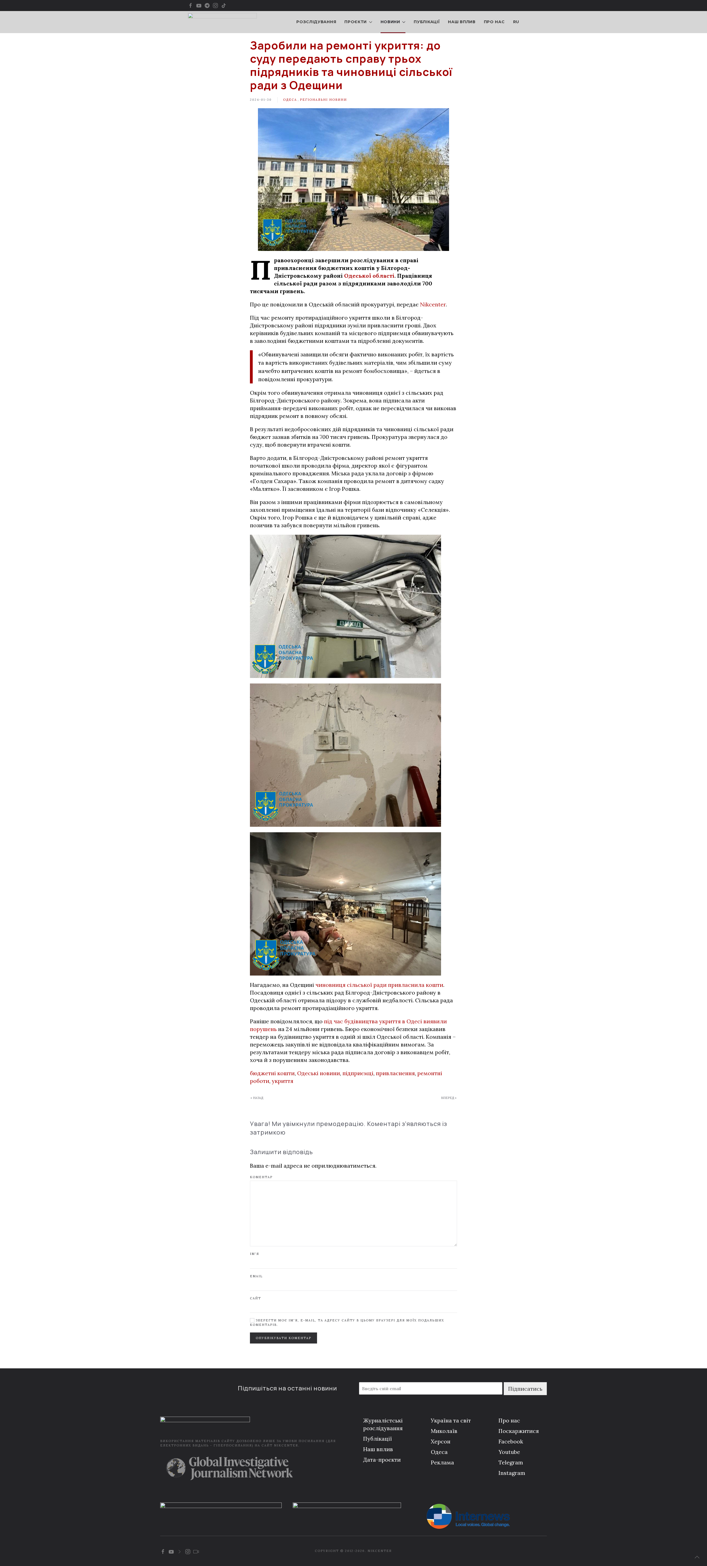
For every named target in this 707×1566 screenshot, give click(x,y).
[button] (697, 1557)
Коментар (261, 1177)
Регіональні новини (323, 100)
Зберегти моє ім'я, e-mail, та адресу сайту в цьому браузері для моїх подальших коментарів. (347, 1322)
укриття (282, 1080)
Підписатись (525, 1388)
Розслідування (316, 21)
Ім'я (254, 1254)
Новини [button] (390, 21)
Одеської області (369, 275)
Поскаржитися (518, 1430)
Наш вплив (461, 21)
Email (256, 1276)
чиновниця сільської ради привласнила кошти (379, 984)
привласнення (395, 1073)
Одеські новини (318, 1073)
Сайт (255, 1298)
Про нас (494, 21)
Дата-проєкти (382, 1459)
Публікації (427, 21)
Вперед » (449, 1098)
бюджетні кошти (272, 1073)
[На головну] (222, 22)
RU (516, 21)
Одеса (290, 100)
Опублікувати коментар (283, 1338)
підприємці (357, 1073)
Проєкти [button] (355, 21)
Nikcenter (433, 304)
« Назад (256, 1098)
